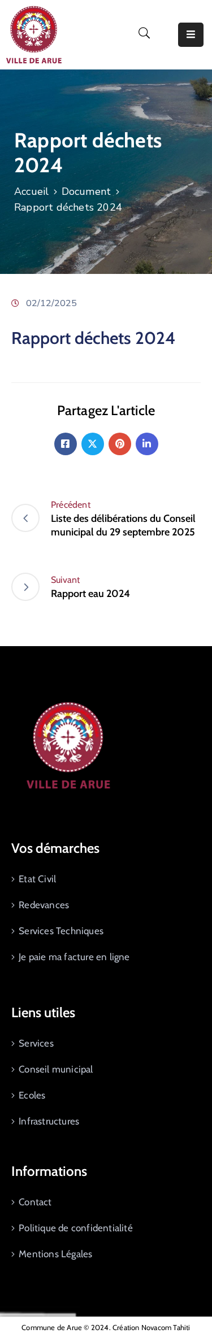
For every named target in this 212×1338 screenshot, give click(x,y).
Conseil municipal (56, 1069)
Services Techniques (61, 930)
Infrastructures (49, 1121)
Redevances (44, 904)
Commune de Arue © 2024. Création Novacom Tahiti (105, 1327)
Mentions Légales (55, 1253)
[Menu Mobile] (191, 35)
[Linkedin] (147, 444)
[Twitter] (92, 444)
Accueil (31, 191)
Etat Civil (37, 878)
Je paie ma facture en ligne (74, 956)
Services (36, 1043)
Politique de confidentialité (76, 1228)
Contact (35, 1202)
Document (86, 191)
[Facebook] (65, 444)
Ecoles (32, 1095)
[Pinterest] (120, 444)
